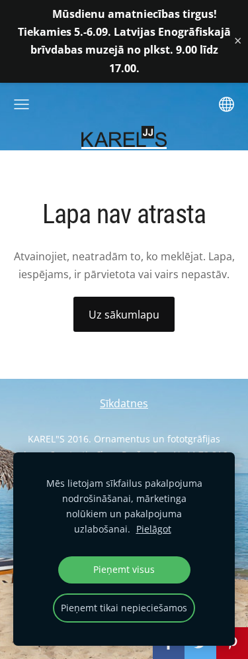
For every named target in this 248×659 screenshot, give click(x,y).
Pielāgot (153, 529)
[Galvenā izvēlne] (21, 104)
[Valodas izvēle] (226, 104)
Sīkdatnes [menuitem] (124, 403)
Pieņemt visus (124, 569)
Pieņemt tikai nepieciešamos (124, 607)
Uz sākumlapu (124, 314)
